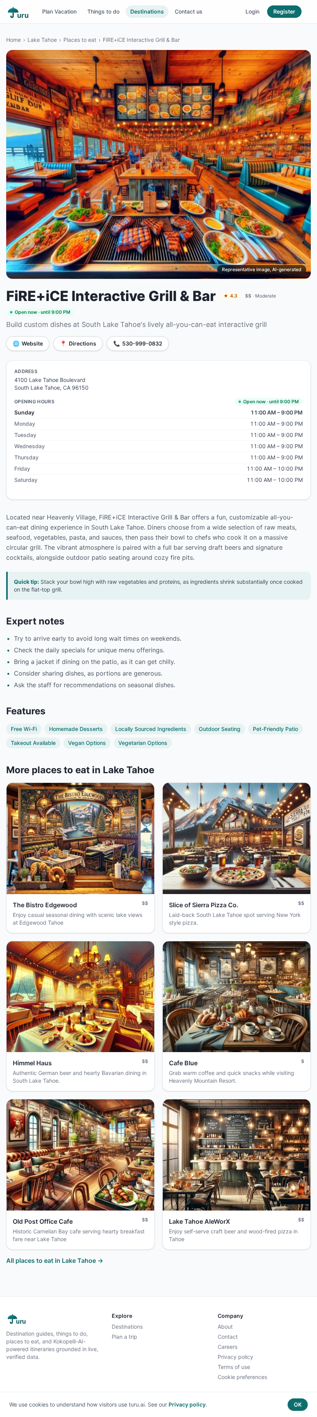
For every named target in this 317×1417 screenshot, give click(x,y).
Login (252, 11)
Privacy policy (235, 1356)
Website (28, 343)
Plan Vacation (59, 11)
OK (298, 1404)
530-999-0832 (137, 343)
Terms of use (234, 1367)
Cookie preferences (242, 1377)
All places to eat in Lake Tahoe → (54, 1260)
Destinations (147, 11)
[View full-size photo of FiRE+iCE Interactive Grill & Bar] (158, 164)
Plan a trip (124, 1336)
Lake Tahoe (42, 39)
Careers (227, 1346)
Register (284, 11)
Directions (78, 343)
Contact (228, 1336)
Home (13, 39)
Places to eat (79, 39)
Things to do (103, 11)
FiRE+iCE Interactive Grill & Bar (141, 39)
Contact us (189, 11)
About (225, 1326)
